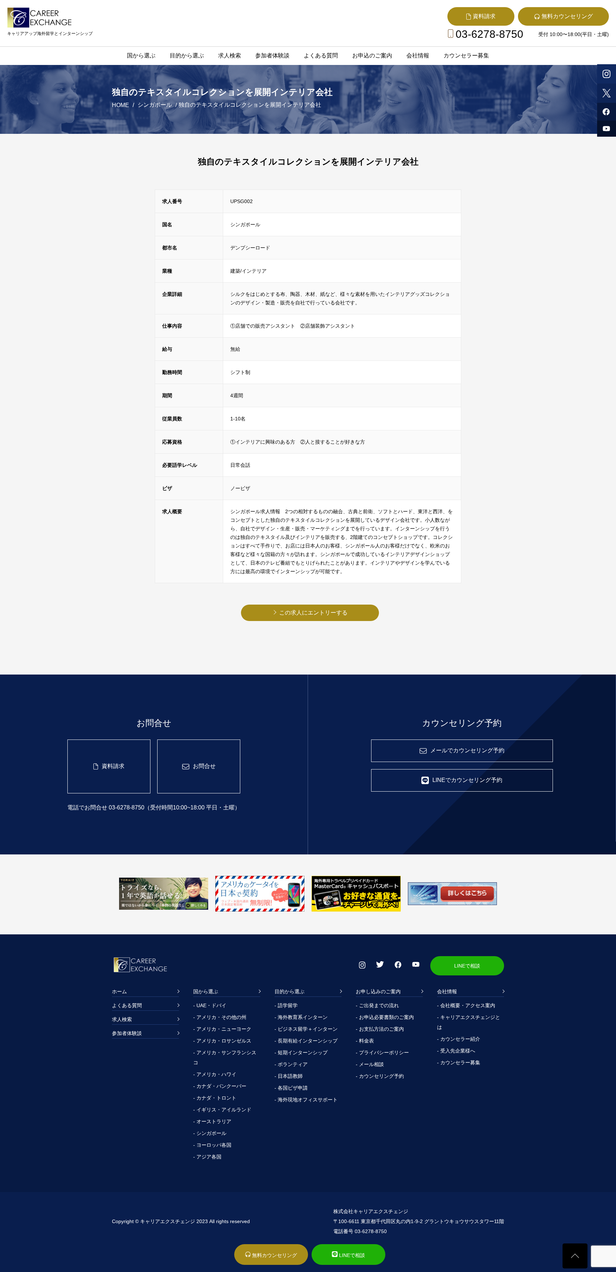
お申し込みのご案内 (378, 991)
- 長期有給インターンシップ (306, 1041)
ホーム (119, 991)
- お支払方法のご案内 (380, 1029)
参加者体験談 (272, 55)
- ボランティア (291, 1064)
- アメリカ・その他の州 (219, 1017)
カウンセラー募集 (466, 55)
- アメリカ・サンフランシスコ (224, 1057)
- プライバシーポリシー (382, 1052)
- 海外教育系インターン (301, 1017)
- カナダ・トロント (214, 1098)
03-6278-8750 (489, 34)
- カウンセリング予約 (380, 1076)
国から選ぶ (141, 55)
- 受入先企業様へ (456, 1051)
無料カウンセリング (274, 1255)
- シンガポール (209, 1133)
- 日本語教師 (288, 1076)
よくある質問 (321, 55)
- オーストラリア (212, 1121)
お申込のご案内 (372, 55)
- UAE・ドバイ (209, 1005)
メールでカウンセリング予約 (467, 750)
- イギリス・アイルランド (222, 1109)
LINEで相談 (467, 966)
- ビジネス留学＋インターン (306, 1029)
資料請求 (113, 766)
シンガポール (155, 105)
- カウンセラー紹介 (458, 1039)
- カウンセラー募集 (458, 1062)
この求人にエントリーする (313, 613)
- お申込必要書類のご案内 (385, 1017)
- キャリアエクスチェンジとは (468, 1022)
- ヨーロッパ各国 (212, 1145)
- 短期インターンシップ (301, 1052)
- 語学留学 (286, 1005)
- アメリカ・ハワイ (214, 1074)
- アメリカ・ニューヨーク (222, 1029)
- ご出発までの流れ (377, 1005)
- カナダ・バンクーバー (219, 1086)
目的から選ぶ (187, 55)
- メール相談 (370, 1064)
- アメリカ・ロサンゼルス (222, 1041)
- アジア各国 (207, 1157)
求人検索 (229, 55)
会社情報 (417, 55)
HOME (120, 105)
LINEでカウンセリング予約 (467, 780)
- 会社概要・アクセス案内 (466, 1005)
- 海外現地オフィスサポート (306, 1099)
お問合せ (204, 766)
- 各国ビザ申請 (291, 1088)
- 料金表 (365, 1041)
